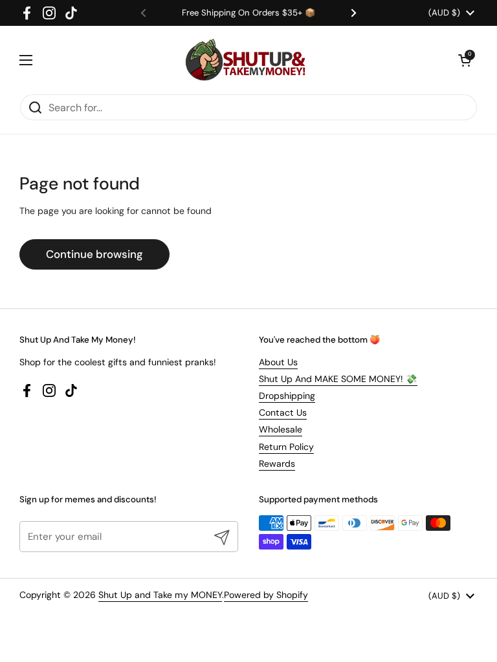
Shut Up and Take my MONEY (160, 595)
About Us (278, 362)
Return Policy (286, 447)
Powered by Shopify (266, 595)
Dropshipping (287, 395)
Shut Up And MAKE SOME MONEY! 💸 (338, 379)
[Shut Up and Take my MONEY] (245, 60)
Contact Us (283, 412)
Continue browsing (94, 254)
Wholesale (280, 429)
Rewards (277, 463)
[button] (465, 60)
